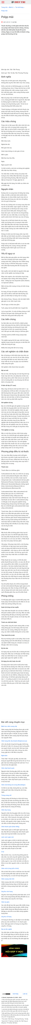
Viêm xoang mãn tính (7, 879)
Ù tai (2, 852)
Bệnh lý (11, 7)
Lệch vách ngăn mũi (7, 837)
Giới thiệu (15, 994)
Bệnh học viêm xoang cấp (9, 726)
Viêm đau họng (6, 810)
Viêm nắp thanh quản (7, 768)
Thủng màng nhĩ (6, 795)
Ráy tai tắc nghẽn (6, 929)
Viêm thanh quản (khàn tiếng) (10, 826)
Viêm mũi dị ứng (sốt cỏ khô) (10, 868)
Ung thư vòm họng (7, 891)
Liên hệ (25, 994)
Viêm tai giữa (5, 902)
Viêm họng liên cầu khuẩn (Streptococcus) (14, 741)
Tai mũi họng (19, 7)
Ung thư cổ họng (6, 916)
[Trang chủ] (18, 2)
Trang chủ (4, 7)
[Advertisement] (15, 51)
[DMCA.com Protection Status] (6, 994)
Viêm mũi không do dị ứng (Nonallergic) (13, 785)
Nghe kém (4, 755)
